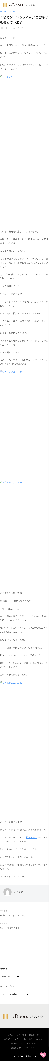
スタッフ (19, 28)
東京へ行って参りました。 (13, 915)
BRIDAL (38, 1039)
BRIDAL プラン (17, 1044)
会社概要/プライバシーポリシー (24, 1048)
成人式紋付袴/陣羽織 (23, 1039)
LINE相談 (31, 1044)
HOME (11, 1035)
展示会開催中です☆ (10, 928)
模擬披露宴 (31, 837)
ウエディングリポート (9, 12)
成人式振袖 (21, 1035)
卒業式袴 (8, 1039)
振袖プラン (34, 1035)
